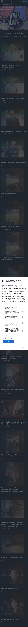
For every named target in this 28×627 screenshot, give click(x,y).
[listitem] (14, 308)
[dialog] (14, 313)
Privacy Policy (22, 347)
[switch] (22, 311)
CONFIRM (9, 341)
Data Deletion (5, 347)
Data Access (14, 347)
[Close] (24, 280)
